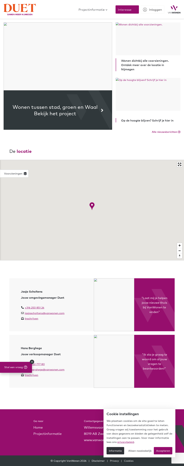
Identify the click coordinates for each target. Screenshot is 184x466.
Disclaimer (98, 460)
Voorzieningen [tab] (13, 173)
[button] (93, 9)
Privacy (114, 460)
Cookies (129, 460)
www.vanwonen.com (100, 440)
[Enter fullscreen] (179, 164)
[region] (92, 210)
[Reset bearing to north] (179, 255)
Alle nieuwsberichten (165, 132)
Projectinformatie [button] (47, 433)
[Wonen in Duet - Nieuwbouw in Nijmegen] (20, 9)
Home (38, 427)
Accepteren (163, 450)
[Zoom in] (179, 245)
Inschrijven (31, 318)
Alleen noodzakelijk (139, 450)
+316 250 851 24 (34, 307)
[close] (32, 362)
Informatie (115, 450)
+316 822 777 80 (35, 364)
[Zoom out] (179, 250)
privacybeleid (125, 441)
